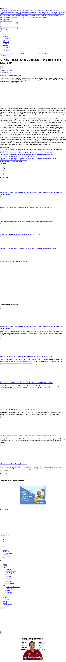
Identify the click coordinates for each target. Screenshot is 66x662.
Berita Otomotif (11, 571)
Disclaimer (6, 556)
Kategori (5, 566)
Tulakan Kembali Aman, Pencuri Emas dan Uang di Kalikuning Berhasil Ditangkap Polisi (36, 16)
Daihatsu (9, 574)
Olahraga (6, 43)
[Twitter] (4, 540)
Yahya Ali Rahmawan (6, 70)
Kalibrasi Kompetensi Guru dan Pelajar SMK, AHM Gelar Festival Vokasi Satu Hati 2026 (26, 153)
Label (5, 567)
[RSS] (4, 547)
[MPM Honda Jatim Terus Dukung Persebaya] (10, 260)
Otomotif (6, 42)
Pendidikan (6, 47)
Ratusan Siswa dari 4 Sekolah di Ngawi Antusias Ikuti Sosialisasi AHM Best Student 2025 (26, 154)
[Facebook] (4, 538)
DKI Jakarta (9, 576)
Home (2, 21)
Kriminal (5, 36)
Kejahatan (9, 580)
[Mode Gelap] (0, 24)
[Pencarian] (0, 26)
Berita (8, 38)
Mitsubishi (9, 581)
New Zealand (10, 583)
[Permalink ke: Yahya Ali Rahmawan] (1, 68)
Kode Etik (6, 551)
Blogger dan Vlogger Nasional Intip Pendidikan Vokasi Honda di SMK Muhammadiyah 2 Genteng (29, 10)
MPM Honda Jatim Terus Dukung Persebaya (13, 160)
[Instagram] (4, 543)
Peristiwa (6, 45)
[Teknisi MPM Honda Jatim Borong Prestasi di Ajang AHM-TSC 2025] (10, 233)
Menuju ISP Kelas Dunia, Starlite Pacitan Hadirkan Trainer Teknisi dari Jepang (23, 17)
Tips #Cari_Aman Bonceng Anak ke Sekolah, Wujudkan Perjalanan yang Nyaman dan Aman (28, 158)
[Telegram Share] (4, 172)
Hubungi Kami (8, 21)
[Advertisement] (29, 3)
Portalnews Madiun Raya (14, 75)
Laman (5, 585)
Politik (5, 40)
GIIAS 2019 (15, 161)
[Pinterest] (4, 542)
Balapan (8, 569)
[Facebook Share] (4, 166)
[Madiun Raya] (4, 19)
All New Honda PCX (6, 161)
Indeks (5, 550)
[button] (16, 23)
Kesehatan (6, 51)
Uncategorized (7, 605)
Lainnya (5, 49)
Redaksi (5, 555)
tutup (2, 607)
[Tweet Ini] (4, 169)
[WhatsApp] (4, 545)
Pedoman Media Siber (10, 558)
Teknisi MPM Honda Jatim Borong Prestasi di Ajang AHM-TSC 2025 (20, 156)
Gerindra (9, 578)
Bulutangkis (10, 573)
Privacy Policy (7, 553)
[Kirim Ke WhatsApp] (4, 174)
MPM (20, 161)
